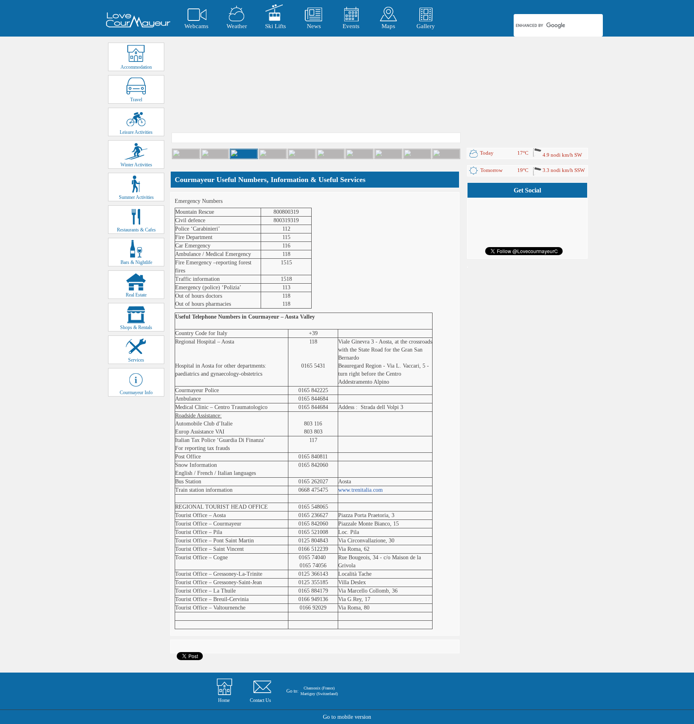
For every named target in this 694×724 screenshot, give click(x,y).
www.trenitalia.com (360, 490)
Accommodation (136, 67)
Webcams (196, 26)
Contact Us (260, 700)
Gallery (425, 26)
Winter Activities (136, 165)
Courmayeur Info (136, 392)
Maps (388, 26)
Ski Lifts (275, 26)
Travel (136, 99)
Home (224, 700)
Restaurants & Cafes (136, 230)
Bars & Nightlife (136, 262)
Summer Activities (136, 197)
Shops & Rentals (136, 327)
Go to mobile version (347, 717)
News (314, 26)
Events (351, 26)
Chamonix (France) (319, 688)
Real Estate (136, 295)
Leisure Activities (136, 132)
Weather (237, 26)
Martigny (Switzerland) (319, 693)
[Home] (138, 20)
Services (136, 360)
